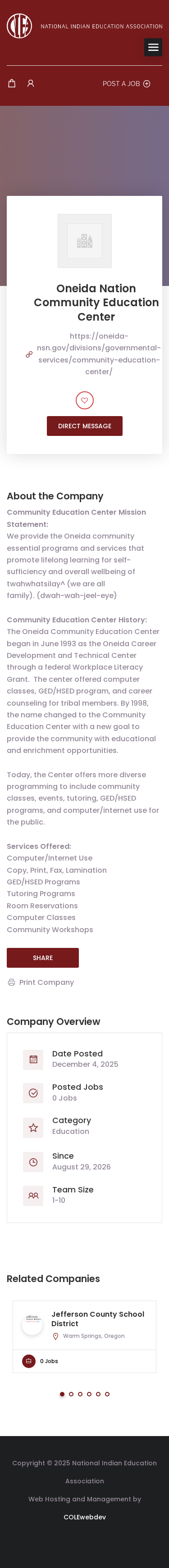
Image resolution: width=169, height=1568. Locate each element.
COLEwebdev (85, 1517)
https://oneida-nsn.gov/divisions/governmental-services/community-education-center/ (99, 354)
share (43, 957)
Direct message (84, 426)
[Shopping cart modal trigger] (12, 83)
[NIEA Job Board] (84, 25)
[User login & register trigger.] (31, 83)
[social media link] (84, 1538)
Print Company (46, 982)
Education (70, 1131)
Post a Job (121, 83)
